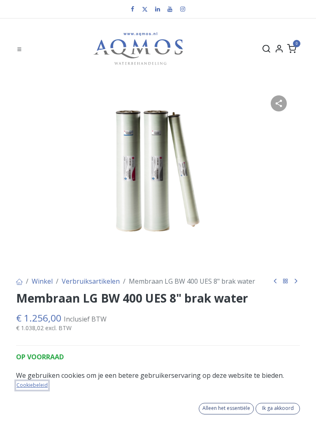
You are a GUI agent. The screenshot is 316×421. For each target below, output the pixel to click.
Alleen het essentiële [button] (226, 408)
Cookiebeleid (32, 385)
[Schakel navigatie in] (19, 48)
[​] (132, 9)
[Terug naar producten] (285, 281)
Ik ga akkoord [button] (278, 408)
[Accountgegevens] (278, 49)
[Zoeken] (266, 49)
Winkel (42, 281)
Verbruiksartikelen (91, 281)
